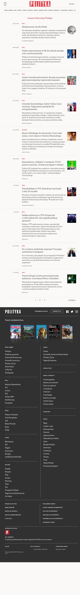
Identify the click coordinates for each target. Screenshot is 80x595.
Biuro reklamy (9, 507)
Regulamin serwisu (49, 504)
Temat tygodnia (49, 379)
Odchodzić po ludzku (51, 438)
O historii (46, 391)
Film (6, 474)
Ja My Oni (8, 369)
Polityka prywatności (50, 511)
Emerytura (9, 451)
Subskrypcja (57, 311)
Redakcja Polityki (11, 504)
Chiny (7, 430)
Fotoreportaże (48, 429)
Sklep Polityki (48, 463)
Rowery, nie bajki (49, 398)
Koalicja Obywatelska (13, 384)
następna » (72, 300)
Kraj (15, 10)
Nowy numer (8, 10)
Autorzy (46, 453)
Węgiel (7, 447)
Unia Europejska (11, 417)
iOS (6, 537)
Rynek (24, 10)
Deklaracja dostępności (51, 515)
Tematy (46, 457)
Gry (6, 487)
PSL (6, 393)
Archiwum (47, 450)
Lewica (7, 390)
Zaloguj (71, 4)
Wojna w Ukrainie (11, 414)
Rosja (7, 427)
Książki (7, 468)
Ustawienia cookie (49, 522)
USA (6, 420)
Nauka (36, 10)
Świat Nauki (9, 366)
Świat (19, 10)
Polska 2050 (9, 396)
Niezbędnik (9, 372)
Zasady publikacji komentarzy (53, 507)
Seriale (7, 478)
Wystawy (8, 481)
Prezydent (9, 403)
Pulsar (45, 351)
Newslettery (43, 10)
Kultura (30, 10)
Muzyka (8, 471)
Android (10, 537)
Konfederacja (10, 399)
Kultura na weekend (50, 382)
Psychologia (47, 395)
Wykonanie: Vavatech (61, 549)
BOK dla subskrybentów (13, 515)
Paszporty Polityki (12, 490)
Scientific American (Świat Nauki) (55, 354)
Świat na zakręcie (49, 385)
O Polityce (8, 518)
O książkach (47, 388)
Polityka (8, 351)
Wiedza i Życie (10, 363)
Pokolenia (64, 10)
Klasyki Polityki (49, 444)
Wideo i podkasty (54, 10)
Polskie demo (48, 401)
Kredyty (8, 454)
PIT (6, 444)
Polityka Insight (35, 546)
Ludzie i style (48, 426)
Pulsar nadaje (48, 404)
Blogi (45, 423)
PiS (6, 387)
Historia (46, 432)
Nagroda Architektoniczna (14, 493)
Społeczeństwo (48, 435)
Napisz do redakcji (11, 511)
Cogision (40, 549)
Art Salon (8, 496)
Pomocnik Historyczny (13, 357)
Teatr (7, 484)
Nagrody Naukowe (50, 360)
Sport (45, 441)
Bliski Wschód (10, 423)
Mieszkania (9, 441)
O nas (45, 460)
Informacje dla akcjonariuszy (53, 518)
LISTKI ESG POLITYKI (13, 457)
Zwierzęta (47, 447)
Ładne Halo (44, 549)
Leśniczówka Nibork (62, 546)
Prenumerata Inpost (41, 311)
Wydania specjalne (12, 354)
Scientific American (12, 360)
